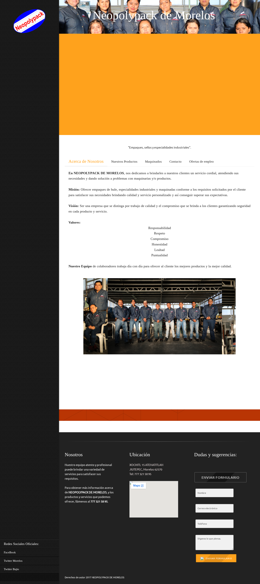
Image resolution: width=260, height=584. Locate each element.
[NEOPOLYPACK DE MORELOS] (29, 22)
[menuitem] (29, 544)
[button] (137, 317)
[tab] (86, 160)
